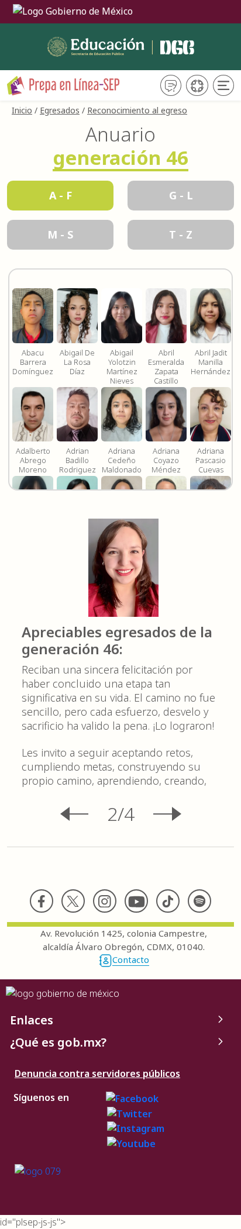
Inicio (22, 110)
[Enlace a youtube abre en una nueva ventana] (131, 1142)
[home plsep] (63, 84)
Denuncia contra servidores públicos (97, 1073)
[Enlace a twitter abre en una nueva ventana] (129, 1112)
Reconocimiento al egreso (137, 110)
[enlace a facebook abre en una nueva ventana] (132, 1097)
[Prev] (83, 813)
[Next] (158, 813)
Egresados (60, 110)
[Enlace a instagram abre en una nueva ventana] (135, 1127)
